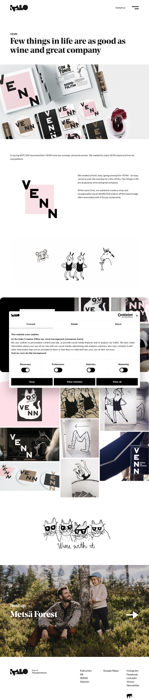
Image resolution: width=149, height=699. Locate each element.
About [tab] (118, 324)
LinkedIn (132, 678)
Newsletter (133, 685)
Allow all (117, 381)
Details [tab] (74, 324)
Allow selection (74, 381)
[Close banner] (137, 316)
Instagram (133, 671)
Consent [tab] (30, 324)
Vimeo (130, 682)
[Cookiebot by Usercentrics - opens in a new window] (120, 315)
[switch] (58, 370)
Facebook (132, 674)
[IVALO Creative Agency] (19, 8)
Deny (32, 381)
